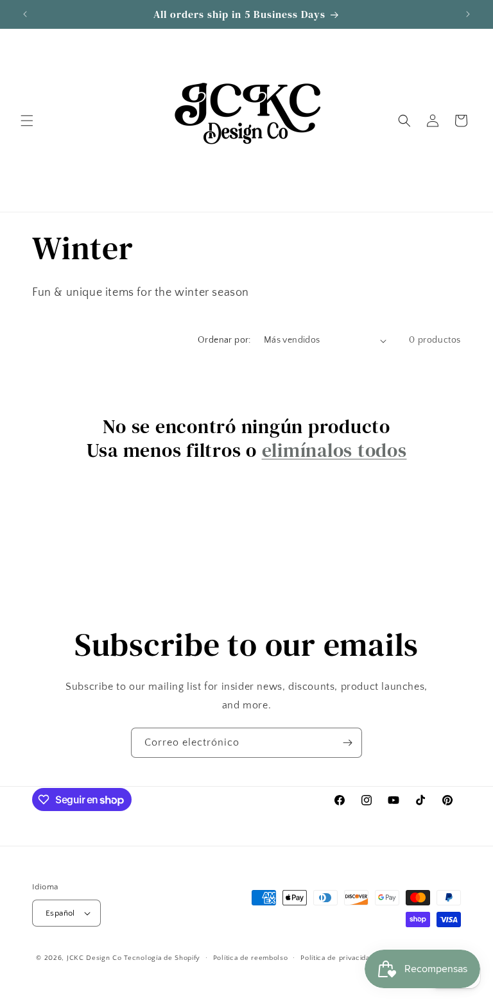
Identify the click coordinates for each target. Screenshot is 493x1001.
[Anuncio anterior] (25, 14)
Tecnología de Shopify (162, 958)
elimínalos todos (334, 450)
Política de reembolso (250, 958)
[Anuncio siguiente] (468, 14)
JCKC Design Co (96, 958)
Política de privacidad (337, 958)
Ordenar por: (224, 340)
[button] (27, 121)
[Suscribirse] (347, 743)
